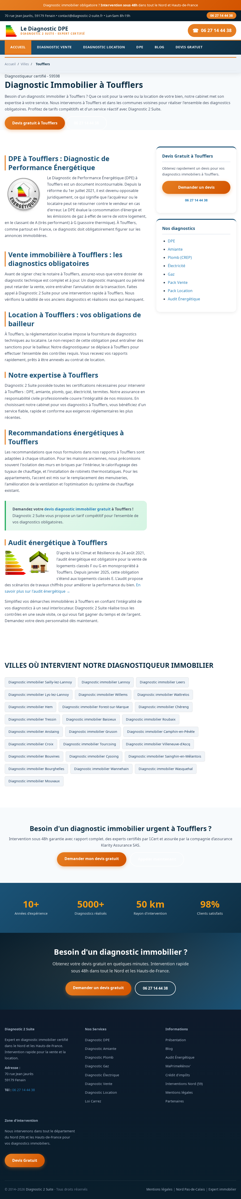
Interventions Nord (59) (184, 1083)
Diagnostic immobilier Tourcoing (89, 744)
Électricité (176, 265)
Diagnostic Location (104, 47)
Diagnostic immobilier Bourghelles (36, 769)
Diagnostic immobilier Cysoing (94, 756)
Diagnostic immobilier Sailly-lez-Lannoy (40, 682)
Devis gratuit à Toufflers (34, 123)
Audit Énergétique (184, 299)
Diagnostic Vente (54, 47)
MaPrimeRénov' (178, 1066)
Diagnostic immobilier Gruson (93, 731)
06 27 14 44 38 (221, 15)
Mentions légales (179, 1092)
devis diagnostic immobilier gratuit (77, 509)
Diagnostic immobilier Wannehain (101, 769)
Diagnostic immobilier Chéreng (164, 707)
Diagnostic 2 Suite (39, 1189)
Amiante (175, 249)
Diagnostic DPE (97, 1040)
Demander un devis (196, 187)
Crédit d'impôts (177, 1075)
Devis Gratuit (189, 47)
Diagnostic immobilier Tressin (32, 719)
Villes (25, 64)
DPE (139, 47)
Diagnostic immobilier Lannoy (106, 682)
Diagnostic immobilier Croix (30, 744)
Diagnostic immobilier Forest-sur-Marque (95, 707)
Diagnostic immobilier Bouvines (34, 756)
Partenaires (174, 1101)
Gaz (171, 274)
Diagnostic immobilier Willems (103, 694)
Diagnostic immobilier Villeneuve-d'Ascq (158, 744)
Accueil (18, 47)
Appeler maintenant (157, 859)
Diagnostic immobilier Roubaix (151, 719)
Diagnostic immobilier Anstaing (33, 731)
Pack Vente (178, 282)
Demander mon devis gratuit (91, 858)
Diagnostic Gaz (97, 1066)
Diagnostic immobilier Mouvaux (34, 781)
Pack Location (180, 290)
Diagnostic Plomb (99, 1057)
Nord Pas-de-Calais (190, 1189)
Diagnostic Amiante (100, 1048)
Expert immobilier (222, 1189)
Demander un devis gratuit (98, 987)
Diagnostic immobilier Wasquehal (166, 769)
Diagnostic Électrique (102, 1075)
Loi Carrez (93, 1101)
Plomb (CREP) (180, 257)
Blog (159, 47)
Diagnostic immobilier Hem (30, 707)
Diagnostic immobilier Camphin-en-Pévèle (161, 731)
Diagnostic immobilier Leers (162, 682)
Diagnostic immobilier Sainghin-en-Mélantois (165, 756)
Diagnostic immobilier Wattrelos (163, 694)
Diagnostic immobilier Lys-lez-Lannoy (38, 694)
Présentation (175, 1040)
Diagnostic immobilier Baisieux (91, 719)
